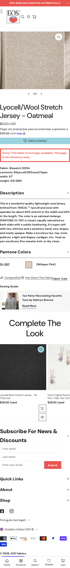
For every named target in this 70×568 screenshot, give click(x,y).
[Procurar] (23, 17)
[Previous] (28, 93)
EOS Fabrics (18, 553)
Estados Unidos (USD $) (19, 529)
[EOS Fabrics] (13, 16)
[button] (35, 17)
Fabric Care (59, 278)
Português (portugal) (13, 520)
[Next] (41, 93)
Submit (52, 465)
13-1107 (5, 264)
